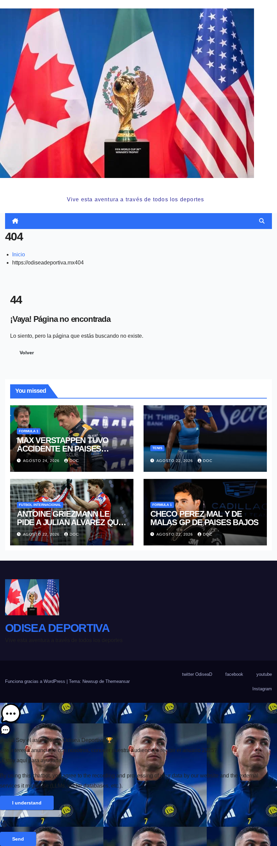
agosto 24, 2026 (42, 461)
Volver (27, 352)
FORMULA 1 (29, 431)
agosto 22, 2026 (175, 461)
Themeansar (117, 681)
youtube (264, 674)
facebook (234, 674)
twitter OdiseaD (197, 674)
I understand (27, 802)
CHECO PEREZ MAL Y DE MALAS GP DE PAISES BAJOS (204, 518)
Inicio (18, 254)
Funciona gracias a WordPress (36, 681)
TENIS (157, 448)
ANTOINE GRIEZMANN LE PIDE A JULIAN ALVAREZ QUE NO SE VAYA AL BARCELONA (70, 522)
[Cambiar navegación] (140, 221)
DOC (74, 461)
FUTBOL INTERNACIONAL (40, 505)
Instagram (262, 688)
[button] (262, 221)
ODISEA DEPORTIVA (135, 185)
